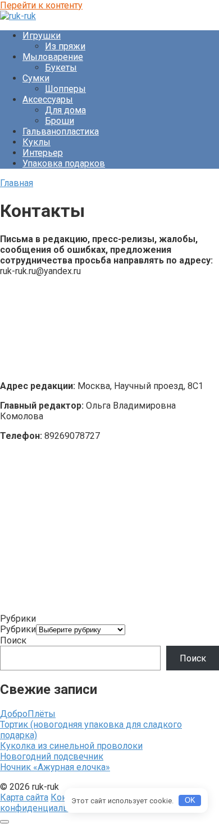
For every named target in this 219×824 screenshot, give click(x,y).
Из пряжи (65, 46)
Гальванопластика (60, 131)
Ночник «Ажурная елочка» (55, 767)
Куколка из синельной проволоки (71, 745)
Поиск (13, 640)
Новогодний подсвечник (51, 756)
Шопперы (65, 89)
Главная (16, 183)
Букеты (61, 67)
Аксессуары (47, 99)
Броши (59, 120)
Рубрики (18, 629)
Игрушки (41, 35)
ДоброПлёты (28, 714)
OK (190, 800)
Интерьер (42, 152)
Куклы (36, 142)
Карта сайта (24, 797)
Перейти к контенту (41, 5)
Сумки (35, 78)
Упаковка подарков (63, 163)
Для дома (65, 110)
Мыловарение (52, 57)
